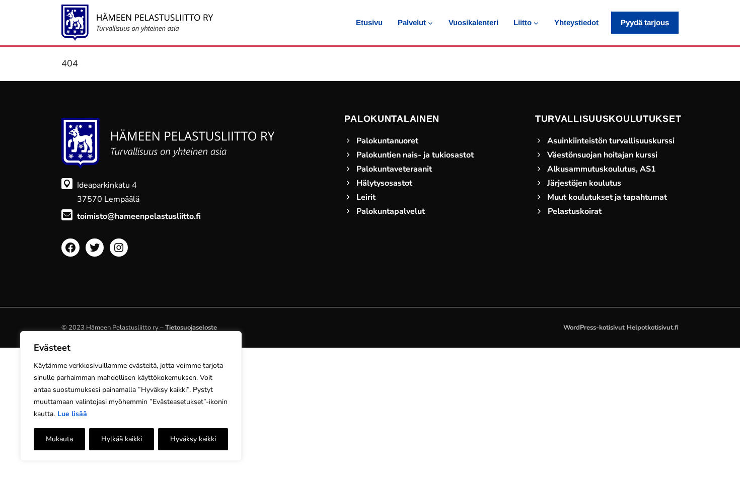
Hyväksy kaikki (193, 439)
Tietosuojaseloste (191, 327)
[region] (131, 396)
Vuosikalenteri (473, 22)
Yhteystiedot (576, 22)
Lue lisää (72, 414)
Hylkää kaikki (121, 439)
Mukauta (59, 439)
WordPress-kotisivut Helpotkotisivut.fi (621, 327)
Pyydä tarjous (645, 22)
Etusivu (369, 22)
